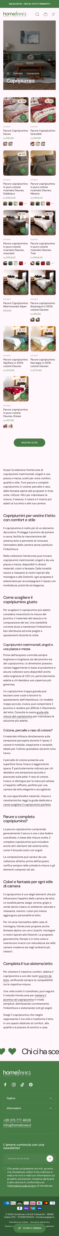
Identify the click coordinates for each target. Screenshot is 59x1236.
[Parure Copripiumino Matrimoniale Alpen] (16, 282)
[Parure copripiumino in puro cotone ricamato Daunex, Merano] (43, 163)
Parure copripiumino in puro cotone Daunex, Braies (15, 413)
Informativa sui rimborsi (18, 1222)
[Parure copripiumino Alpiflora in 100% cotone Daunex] (16, 338)
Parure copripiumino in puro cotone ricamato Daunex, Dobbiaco (15, 188)
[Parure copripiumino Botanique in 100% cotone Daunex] (43, 282)
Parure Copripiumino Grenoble (42, 132)
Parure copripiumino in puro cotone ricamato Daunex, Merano (42, 188)
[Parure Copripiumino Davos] (16, 110)
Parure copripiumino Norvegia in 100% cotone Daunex (42, 363)
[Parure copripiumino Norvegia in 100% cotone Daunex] (43, 338)
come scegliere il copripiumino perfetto (27, 804)
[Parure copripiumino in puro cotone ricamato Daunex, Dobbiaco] (16, 163)
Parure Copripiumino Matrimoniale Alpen (15, 304)
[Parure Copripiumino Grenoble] (43, 110)
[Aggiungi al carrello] (23, 289)
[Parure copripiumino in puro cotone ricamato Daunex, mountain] (16, 222)
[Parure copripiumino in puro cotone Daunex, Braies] (16, 388)
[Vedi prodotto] (23, 117)
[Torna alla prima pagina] (8, 73)
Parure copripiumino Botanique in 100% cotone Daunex (42, 306)
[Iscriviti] (50, 1158)
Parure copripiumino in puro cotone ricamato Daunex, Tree (42, 248)
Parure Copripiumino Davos (15, 132)
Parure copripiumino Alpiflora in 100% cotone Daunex (15, 363)
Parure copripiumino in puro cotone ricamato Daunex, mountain (15, 248)
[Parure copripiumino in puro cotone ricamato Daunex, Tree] (43, 222)
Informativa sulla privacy (22, 1185)
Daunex (7, 127)
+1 (25, 203)
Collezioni (18, 73)
